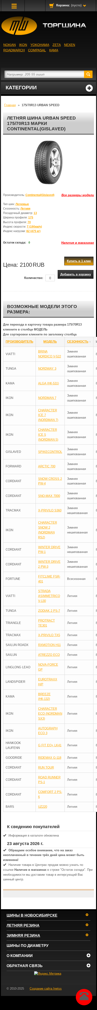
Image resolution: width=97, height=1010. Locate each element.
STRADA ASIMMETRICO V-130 (49, 596)
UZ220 (42, 806)
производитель (19, 341)
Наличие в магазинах (77, 242)
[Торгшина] (48, 25)
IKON (23, 45)
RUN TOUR (46, 767)
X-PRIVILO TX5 (49, 635)
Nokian (9, 45)
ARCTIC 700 (46, 466)
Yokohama (39, 45)
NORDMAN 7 (47, 398)
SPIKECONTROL (50, 452)
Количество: (33, 278)
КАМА (53, 50)
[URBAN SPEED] (48, 162)
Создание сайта (46, 988)
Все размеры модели (77, 195)
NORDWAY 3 (47, 368)
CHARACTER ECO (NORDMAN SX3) (50, 713)
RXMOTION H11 (49, 645)
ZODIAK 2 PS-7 (49, 610)
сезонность (77, 341)
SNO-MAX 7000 (49, 496)
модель (50, 341)
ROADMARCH (14, 50)
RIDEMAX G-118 (49, 757)
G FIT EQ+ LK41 (49, 745)
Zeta (57, 45)
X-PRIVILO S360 (49, 510)
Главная (10, 105)
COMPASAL (37, 50)
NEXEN (69, 45)
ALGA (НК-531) (48, 383)
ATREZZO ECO (49, 655)
